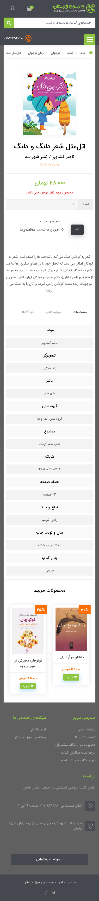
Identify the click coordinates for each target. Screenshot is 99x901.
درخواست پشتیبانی (49, 859)
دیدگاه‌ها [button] (28, 312)
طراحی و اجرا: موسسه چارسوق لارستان (50, 882)
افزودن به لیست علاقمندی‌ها (40, 229)
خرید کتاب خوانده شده (78, 760)
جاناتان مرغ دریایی (71, 657)
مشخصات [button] (80, 312)
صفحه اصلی (86, 729)
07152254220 (14, 38)
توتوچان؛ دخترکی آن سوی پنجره (28, 663)
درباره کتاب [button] (53, 312)
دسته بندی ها (85, 737)
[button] (29, 8)
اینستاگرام (38, 729)
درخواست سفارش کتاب (78, 752)
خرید (70, 677)
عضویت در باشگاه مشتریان (75, 745)
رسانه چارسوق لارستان (29, 737)
